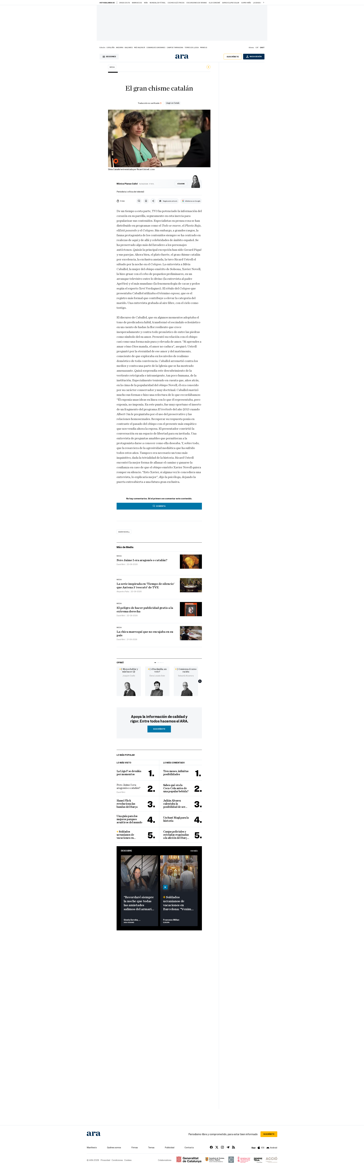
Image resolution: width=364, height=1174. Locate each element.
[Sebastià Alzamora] (186, 688)
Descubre (126, 850)
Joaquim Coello (128, 676)
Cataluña (110, 47)
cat (257, 47)
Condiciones (117, 1160)
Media (112, 67)
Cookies (128, 1160)
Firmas (134, 1147)
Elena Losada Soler (157, 676)
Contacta (189, 1147)
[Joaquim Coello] (129, 688)
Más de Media (125, 547)
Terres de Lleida (192, 47)
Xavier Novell (124, 532)
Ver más (194, 851)
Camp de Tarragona (175, 47)
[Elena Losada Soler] (157, 688)
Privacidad (105, 1160)
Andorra (119, 47)
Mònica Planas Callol (127, 183)
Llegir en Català (172, 103)
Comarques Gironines (155, 47)
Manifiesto (92, 1147)
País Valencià (139, 47)
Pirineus (203, 47)
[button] (263, 2)
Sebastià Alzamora (186, 676)
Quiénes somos (114, 1147)
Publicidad (169, 1147)
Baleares (129, 47)
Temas (151, 1147)
